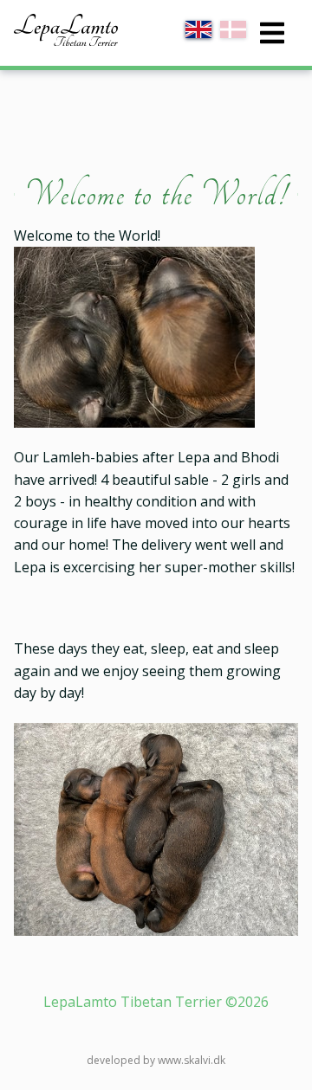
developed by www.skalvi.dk (156, 1060)
